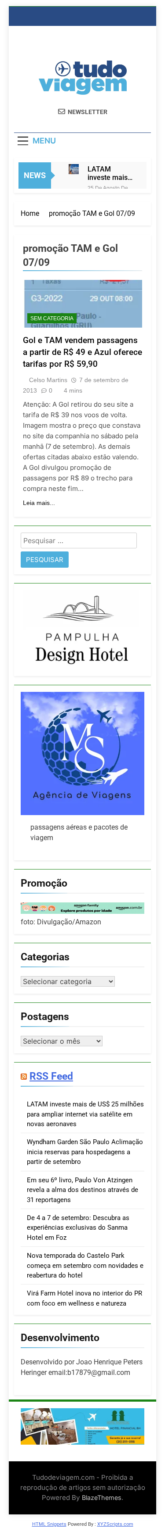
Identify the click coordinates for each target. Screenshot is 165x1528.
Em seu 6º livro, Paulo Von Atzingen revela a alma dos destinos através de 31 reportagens (82, 1190)
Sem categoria (51, 318)
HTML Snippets (49, 1524)
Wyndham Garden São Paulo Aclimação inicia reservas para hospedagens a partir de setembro (85, 1152)
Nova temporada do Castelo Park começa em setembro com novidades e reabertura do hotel (85, 1265)
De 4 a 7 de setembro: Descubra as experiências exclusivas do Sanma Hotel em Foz (78, 1228)
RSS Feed (51, 1076)
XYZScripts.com (115, 1524)
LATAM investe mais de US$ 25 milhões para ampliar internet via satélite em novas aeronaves (108, 173)
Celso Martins (48, 379)
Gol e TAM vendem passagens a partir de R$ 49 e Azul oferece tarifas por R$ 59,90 (82, 352)
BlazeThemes (101, 1497)
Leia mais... (39, 502)
